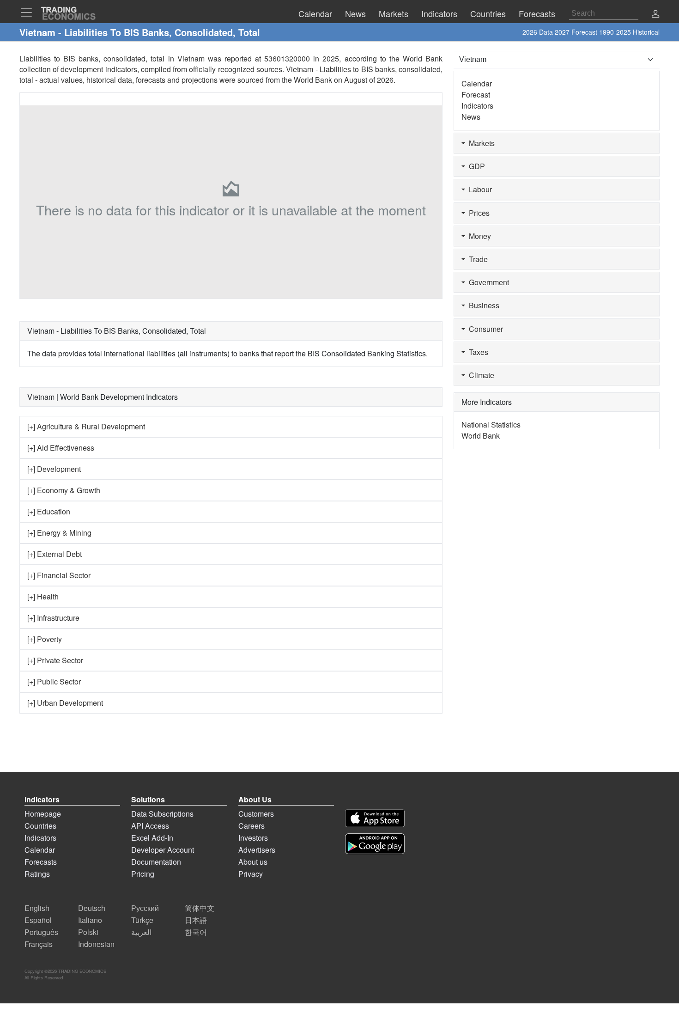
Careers (251, 825)
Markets (480, 143)
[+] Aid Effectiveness (60, 447)
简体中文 (199, 908)
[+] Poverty (44, 639)
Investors (253, 837)
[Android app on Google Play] (375, 843)
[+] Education (48, 511)
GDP (475, 166)
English (36, 908)
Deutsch (91, 908)
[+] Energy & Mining (59, 532)
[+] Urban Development (65, 702)
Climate (479, 375)
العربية (141, 932)
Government (487, 282)
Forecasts (40, 861)
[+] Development (54, 469)
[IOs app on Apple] (375, 818)
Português (41, 932)
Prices (477, 213)
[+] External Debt (54, 554)
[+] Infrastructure (53, 617)
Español (38, 920)
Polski (88, 932)
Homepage (42, 813)
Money (478, 236)
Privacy (250, 873)
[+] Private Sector (55, 660)
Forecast (475, 94)
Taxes (476, 352)
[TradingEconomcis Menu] (29, 12)
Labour (478, 189)
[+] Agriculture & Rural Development (86, 426)
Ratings (37, 873)
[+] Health (43, 596)
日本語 (196, 920)
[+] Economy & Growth (63, 490)
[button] (655, 14)
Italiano (90, 920)
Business (482, 305)
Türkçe (142, 920)
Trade (476, 259)
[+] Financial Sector (59, 575)
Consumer (484, 329)
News (470, 116)
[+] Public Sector (54, 681)
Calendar (476, 83)
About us (252, 861)
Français (38, 944)
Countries (40, 825)
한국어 (196, 932)
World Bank (313, 79)
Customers (256, 813)
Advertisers (256, 849)
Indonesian (96, 944)
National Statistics (491, 424)
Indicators (477, 105)
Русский (145, 908)
